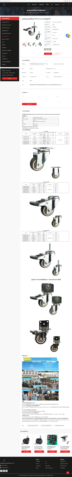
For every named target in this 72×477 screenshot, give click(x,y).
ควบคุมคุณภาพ (38, 465)
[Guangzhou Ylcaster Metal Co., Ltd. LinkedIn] (67, 1)
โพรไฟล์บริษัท (38, 461)
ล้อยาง (3, 41)
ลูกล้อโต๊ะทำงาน (5, 58)
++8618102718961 (9, 75)
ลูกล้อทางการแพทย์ (5, 39)
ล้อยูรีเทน (3, 44)
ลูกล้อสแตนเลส (4, 53)
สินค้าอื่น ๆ (4, 64)
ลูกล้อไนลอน (4, 47)
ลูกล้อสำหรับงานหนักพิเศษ (6, 50)
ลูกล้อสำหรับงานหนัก (5, 27)
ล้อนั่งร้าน (3, 56)
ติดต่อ (10, 78)
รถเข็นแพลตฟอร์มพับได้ (6, 61)
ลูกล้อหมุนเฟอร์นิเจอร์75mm (33, 425)
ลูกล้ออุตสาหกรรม (5, 30)
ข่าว (46, 461)
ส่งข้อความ (29, 104)
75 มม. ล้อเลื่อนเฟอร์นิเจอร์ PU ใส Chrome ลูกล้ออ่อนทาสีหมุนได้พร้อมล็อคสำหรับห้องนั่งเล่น (64, 448)
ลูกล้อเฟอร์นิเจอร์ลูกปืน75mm (46, 425)
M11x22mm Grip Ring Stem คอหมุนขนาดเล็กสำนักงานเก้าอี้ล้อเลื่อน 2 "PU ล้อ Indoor (38, 448)
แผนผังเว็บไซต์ (47, 465)
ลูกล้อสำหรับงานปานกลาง (64, 463)
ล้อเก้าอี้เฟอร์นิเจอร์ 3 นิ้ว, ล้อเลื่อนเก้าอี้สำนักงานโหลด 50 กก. (51, 447)
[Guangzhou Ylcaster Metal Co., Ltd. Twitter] (65, 1)
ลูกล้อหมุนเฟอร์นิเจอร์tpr (59, 425)
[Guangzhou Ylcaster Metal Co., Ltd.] (4, 4)
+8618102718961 (12, 72)
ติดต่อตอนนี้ (57, 53)
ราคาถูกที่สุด (48, 53)
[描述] (69, 4)
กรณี (46, 463)
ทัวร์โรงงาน (37, 463)
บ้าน (24, 12)
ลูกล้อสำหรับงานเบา (5, 22)
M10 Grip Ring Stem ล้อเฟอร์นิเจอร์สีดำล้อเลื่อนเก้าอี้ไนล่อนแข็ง (25, 447)
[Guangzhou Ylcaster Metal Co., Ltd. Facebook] (45, 49)
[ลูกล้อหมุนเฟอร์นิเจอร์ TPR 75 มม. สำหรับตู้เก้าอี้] (26, 439)
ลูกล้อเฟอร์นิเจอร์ (29, 12)
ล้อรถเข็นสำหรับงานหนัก (6, 33)
